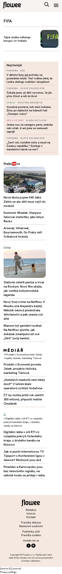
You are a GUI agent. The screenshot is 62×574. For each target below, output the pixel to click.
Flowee (14, 5)
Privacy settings (8, 572)
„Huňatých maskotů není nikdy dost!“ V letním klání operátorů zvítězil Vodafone (24, 384)
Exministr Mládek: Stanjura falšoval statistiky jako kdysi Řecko (24, 217)
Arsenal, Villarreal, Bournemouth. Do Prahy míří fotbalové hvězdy (23, 232)
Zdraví (11, 102)
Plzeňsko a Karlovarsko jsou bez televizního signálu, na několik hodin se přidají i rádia (24, 471)
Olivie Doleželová (32, 88)
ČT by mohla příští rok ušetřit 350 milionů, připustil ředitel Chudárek (24, 399)
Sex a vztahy (15, 120)
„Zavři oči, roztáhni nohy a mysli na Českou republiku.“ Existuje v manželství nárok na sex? (28, 146)
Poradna (12, 70)
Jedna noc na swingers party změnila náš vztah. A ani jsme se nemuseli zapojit (30, 128)
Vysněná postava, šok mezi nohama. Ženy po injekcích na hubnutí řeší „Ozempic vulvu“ (29, 110)
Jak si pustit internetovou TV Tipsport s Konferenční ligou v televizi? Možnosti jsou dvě (24, 456)
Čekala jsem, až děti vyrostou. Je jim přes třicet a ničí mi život (29, 94)
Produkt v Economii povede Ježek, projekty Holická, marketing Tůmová (22, 368)
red (22, 70)
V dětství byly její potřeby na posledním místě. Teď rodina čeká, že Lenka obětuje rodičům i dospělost (30, 78)
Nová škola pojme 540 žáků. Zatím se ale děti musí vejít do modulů (25, 201)
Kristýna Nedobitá (30, 102)
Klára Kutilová (36, 120)
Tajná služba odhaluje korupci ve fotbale (17, 39)
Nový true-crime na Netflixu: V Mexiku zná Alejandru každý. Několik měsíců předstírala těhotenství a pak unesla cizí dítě (24, 310)
